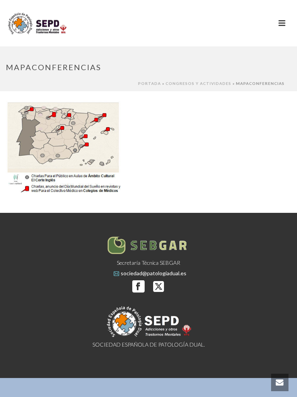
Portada (149, 83)
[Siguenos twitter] (158, 286)
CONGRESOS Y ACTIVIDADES (198, 83)
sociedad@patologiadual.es (153, 273)
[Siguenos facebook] (138, 286)
